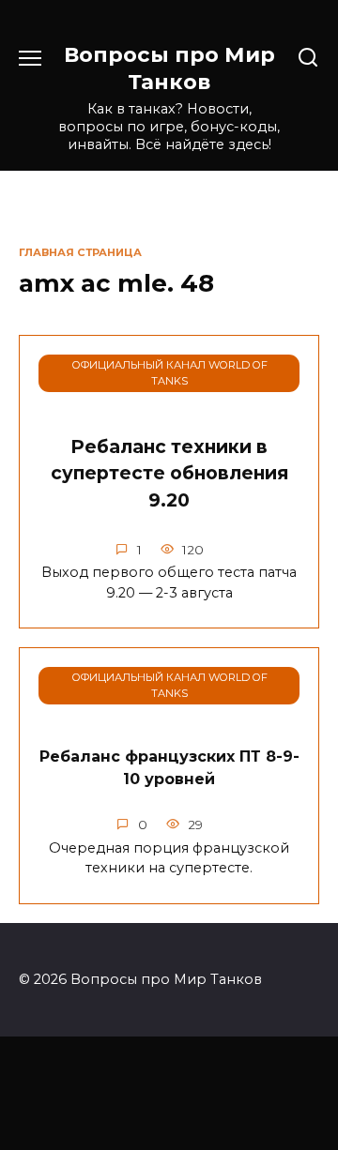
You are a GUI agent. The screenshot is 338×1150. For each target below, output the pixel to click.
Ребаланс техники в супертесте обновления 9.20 (169, 473)
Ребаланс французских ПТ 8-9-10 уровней (169, 768)
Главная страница (80, 252)
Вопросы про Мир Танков (169, 68)
